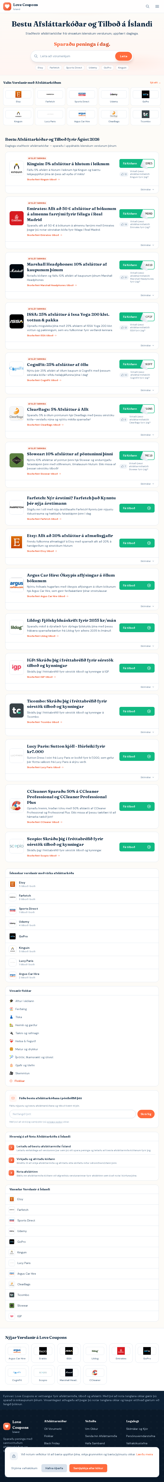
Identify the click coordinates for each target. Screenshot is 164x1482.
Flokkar (48, 1436)
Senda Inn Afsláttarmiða (101, 1436)
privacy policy (54, 1121)
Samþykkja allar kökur (88, 1468)
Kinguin (122, 67)
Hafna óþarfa (54, 1468)
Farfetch (54, 67)
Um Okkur (91, 1429)
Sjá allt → (155, 82)
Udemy (93, 67)
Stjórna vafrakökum (24, 1468)
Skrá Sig (146, 1114)
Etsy (40, 67)
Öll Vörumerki (53, 1429)
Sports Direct (74, 67)
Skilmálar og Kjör (137, 1429)
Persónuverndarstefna (140, 1436)
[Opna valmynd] (157, 6)
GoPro (107, 67)
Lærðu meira (144, 1454)
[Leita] (147, 6)
